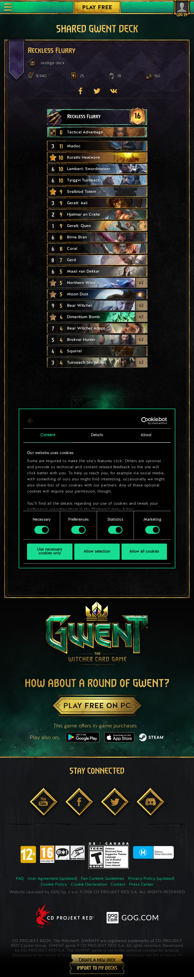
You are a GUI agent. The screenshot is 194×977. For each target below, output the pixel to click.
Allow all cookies (144, 552)
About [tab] (146, 435)
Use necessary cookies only (49, 552)
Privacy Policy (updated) (151, 879)
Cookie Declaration (89, 885)
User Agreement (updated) (52, 879)
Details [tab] (97, 435)
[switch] (78, 530)
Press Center (141, 885)
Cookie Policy (54, 885)
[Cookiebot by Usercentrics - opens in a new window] (145, 420)
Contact (118, 885)
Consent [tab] (47, 435)
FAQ (20, 879)
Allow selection (97, 552)
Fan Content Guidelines (102, 879)
